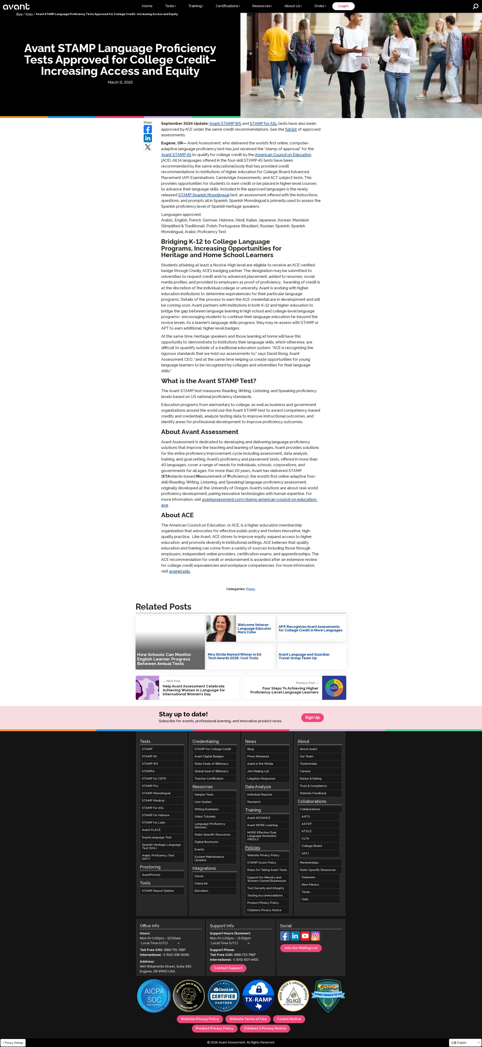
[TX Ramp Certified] (258, 996)
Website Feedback (313, 793)
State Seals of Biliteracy (211, 763)
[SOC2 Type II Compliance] (154, 996)
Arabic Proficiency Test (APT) (158, 857)
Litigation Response (261, 778)
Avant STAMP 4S (176, 155)
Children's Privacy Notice (265, 1028)
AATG (306, 816)
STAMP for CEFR (154, 778)
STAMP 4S (149, 756)
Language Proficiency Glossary (209, 825)
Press (29, 14)
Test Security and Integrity (265, 888)
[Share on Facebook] (148, 129)
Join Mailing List (258, 771)
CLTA (305, 838)
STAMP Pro (150, 785)
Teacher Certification (208, 778)
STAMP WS (150, 763)
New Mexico (310, 884)
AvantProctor (151, 875)
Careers (305, 771)
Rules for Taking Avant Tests (267, 870)
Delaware (308, 877)
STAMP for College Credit (212, 749)
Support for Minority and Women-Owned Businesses (266, 879)
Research (254, 801)
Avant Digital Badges (209, 756)
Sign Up (312, 717)
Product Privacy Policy (263, 903)
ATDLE (307, 831)
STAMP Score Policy (261, 862)
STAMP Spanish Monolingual (203, 195)
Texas (306, 892)
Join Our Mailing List (301, 948)
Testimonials (308, 763)
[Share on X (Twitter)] (148, 147)
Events (199, 849)
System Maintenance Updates (209, 858)
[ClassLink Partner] (224, 996)
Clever (199, 876)
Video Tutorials (205, 816)
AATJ (305, 853)
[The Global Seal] (189, 996)
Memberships (309, 862)
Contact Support (228, 968)
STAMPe (148, 771)
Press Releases (258, 756)
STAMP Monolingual (156, 793)
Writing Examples (206, 809)
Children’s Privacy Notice (264, 910)
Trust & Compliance (313, 785)
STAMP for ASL (263, 124)
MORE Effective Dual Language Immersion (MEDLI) (261, 836)
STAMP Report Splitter (158, 890)
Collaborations (310, 809)
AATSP (307, 824)
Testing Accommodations (265, 895)
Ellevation (201, 890)
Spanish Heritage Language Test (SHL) (161, 846)
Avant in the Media (260, 763)
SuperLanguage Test (157, 837)
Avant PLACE (151, 830)
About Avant (308, 749)
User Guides (202, 801)
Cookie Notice (289, 1019)
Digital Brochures (206, 842)
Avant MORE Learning (262, 825)
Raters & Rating (310, 778)
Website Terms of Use (248, 1019)
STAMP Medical (153, 800)
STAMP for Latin (153, 822)
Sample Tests (204, 794)
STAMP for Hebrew (155, 815)
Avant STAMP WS (225, 124)
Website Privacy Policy (263, 855)
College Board (312, 846)
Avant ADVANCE (258, 817)
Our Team (306, 756)
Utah (305, 899)
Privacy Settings (13, 1042)
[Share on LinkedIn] (148, 138)
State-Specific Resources (212, 834)
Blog (19, 14)
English (461, 1042)
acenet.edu (179, 571)
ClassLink (201, 883)
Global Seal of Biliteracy (211, 771)
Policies (252, 847)
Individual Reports (259, 794)
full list (291, 129)
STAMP (147, 749)
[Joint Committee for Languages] (293, 996)
